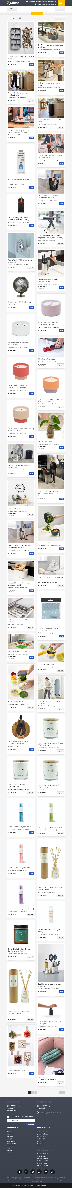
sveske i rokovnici (12, 1143)
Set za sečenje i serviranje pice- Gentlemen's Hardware (19, 743)
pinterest (26, 1171)
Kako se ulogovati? (42, 1105)
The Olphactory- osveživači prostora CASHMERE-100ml (21, 1012)
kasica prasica (11, 1145)
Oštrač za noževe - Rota (46, 359)
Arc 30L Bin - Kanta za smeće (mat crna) (50, 121)
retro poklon (10, 1136)
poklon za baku (41, 1139)
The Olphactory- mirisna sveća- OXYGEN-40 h (49, 786)
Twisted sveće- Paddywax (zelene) (50, 827)
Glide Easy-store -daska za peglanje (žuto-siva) (50, 702)
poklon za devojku (42, 1131)
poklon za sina (41, 1143)
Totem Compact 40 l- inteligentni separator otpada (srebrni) (19, 546)
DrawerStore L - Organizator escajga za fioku (21, 57)
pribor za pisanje (11, 1141)
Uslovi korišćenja (11, 1105)
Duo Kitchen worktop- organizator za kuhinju (50, 985)
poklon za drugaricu (42, 1134)
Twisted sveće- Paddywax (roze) (19, 868)
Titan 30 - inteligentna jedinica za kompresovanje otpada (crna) (19, 219)
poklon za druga (41, 1133)
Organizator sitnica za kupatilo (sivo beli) (50, 578)
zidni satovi (10, 1134)
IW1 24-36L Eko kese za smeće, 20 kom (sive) (20, 181)
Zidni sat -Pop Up (14, 508)
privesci (9, 1139)
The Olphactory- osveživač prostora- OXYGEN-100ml (51, 889)
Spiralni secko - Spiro (15, 701)
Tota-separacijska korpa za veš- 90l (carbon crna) (20, 466)
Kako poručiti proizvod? (43, 1107)
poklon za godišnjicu (42, 1165)
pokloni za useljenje (42, 1158)
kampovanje (10, 1152)
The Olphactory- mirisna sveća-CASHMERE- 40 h (19, 785)
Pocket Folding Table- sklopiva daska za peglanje (21, 261)
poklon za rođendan (42, 1153)
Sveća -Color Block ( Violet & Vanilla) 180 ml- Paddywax (50, 400)
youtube (52, 1171)
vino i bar (9, 1138)
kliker (13, 3)
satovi (8, 1148)
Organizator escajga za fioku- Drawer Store (18, 620)
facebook (19, 1171)
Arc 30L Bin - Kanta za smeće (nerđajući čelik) (18, 94)
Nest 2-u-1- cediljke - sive (46, 543)
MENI (11, 9)
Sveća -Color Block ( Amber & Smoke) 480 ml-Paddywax (18, 387)
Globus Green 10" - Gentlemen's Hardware (19, 303)
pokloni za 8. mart (42, 1163)
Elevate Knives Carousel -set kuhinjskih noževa (48, 280)
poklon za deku (41, 1141)
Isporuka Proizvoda (12, 1110)
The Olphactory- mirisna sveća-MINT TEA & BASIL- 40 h (51, 744)
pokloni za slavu (41, 1155)
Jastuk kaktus (42, 1077)
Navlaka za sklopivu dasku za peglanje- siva (48, 629)
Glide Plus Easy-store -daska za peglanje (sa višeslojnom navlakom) (50, 237)
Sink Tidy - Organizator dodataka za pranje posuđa (50, 46)
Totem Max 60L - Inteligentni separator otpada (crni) (48, 196)
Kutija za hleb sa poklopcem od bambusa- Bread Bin (19, 584)
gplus (39, 1171)
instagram (32, 1171)
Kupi (31, 64)
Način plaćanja (41, 1108)
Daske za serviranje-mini (16, 1068)
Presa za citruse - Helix (46, 664)
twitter (46, 1171)
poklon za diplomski (42, 1160)
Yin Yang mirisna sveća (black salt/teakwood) (18, 344)
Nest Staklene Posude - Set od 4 (19, 651)
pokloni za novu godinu (43, 1162)
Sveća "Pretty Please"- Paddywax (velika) (49, 931)
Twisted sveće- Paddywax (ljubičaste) (21, 909)
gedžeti (9, 1131)
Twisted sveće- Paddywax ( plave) (19, 827)
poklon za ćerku (41, 1145)
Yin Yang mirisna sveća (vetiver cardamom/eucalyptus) (49, 323)
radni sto (9, 1150)
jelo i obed (9, 1146)
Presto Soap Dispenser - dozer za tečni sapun (50, 1023)
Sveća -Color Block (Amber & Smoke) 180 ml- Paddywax (21, 430)
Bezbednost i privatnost (13, 1107)
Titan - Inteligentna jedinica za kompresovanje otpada (48, 492)
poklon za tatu (41, 1138)
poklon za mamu (41, 1136)
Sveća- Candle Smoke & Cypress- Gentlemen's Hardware (19, 950)
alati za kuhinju (11, 1133)
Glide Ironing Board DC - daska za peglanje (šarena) (50, 156)
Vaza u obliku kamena (45, 441)
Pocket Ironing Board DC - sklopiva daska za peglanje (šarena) (20, 131)
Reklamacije (10, 1108)
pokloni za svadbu (42, 1156)
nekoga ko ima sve (42, 1146)
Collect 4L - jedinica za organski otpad (49, 84)
